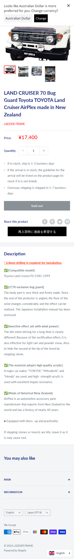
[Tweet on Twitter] (60, 221)
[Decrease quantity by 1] (23, 150)
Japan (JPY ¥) (34, 512)
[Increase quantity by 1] (44, 150)
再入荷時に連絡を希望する (37, 231)
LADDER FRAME (14, 124)
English (10, 512)
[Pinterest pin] (52, 221)
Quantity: (10, 150)
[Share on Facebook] (45, 221)
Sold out (37, 206)
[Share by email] (67, 221)
